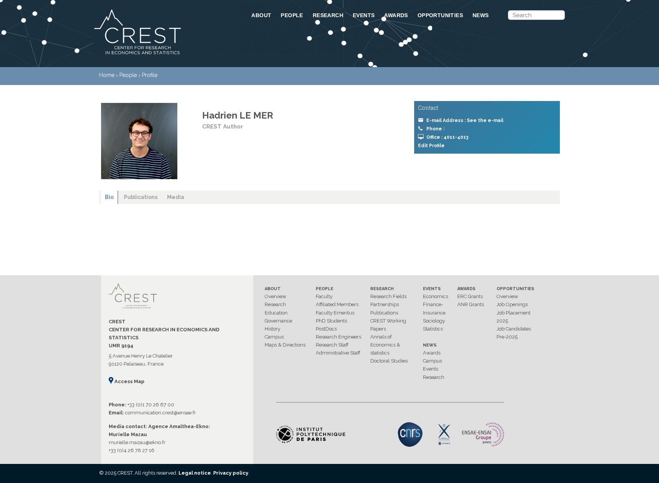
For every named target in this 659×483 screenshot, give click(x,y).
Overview (275, 296)
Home (106, 75)
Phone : (435, 129)
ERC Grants (470, 296)
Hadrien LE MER (237, 115)
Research (328, 15)
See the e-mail (485, 120)
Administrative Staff (338, 353)
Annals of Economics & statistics (385, 345)
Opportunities (440, 15)
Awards (396, 15)
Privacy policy (230, 473)
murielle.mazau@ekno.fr (137, 442)
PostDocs (326, 329)
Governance (278, 321)
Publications (384, 313)
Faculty (324, 296)
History (272, 329)
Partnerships (384, 304)
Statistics (433, 329)
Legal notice (194, 473)
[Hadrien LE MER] (139, 141)
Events (364, 15)
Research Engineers (338, 337)
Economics (435, 296)
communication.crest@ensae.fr (160, 413)
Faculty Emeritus (335, 313)
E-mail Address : (464, 120)
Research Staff (332, 345)
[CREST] (162, 55)
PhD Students (331, 321)
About (261, 15)
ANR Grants (470, 304)
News (481, 15)
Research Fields (388, 296)
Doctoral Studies (389, 361)
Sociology (434, 321)
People (292, 15)
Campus (274, 337)
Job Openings (512, 304)
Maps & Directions (285, 345)
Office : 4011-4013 (447, 137)
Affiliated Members (337, 304)
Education (276, 313)
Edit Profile (431, 145)
